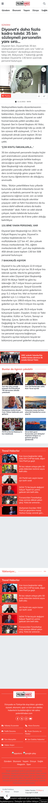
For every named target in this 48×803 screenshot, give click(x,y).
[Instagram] (26, 718)
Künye (7, 792)
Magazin (21, 764)
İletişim (16, 792)
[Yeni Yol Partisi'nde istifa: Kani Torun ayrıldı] (35, 378)
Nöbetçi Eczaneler (11, 725)
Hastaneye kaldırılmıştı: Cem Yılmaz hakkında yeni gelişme (12, 412)
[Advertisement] (24, 542)
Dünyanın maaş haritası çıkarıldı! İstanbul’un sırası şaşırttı (35, 412)
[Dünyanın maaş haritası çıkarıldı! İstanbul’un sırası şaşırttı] (35, 402)
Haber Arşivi (9, 745)
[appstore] (16, 753)
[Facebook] (17, 718)
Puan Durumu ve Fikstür (33, 732)
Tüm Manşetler (10, 739)
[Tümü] (45, 571)
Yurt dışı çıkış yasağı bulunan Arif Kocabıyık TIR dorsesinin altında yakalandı (11, 389)
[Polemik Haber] (23, 3)
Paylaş (7, 96)
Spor (29, 764)
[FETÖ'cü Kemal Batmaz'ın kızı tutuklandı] (12, 424)
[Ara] (44, 3)
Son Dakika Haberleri (36, 739)
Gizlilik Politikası (8, 789)
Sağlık (44, 10)
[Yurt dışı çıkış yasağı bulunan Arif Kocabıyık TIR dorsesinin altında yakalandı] (12, 378)
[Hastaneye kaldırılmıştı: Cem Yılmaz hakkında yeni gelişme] (12, 402)
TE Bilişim (39, 790)
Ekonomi (16, 10)
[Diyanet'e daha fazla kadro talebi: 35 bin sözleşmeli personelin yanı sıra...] (24, 79)
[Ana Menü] (3, 3)
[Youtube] (30, 718)
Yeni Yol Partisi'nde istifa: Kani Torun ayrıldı (35, 387)
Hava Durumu (33, 725)
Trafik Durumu (10, 731)
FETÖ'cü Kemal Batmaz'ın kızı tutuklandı (12, 433)
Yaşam (26, 10)
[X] (22, 718)
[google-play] (30, 753)
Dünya (36, 10)
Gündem (6, 10)
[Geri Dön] (6, 796)
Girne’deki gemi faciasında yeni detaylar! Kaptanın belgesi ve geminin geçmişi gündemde (35, 436)
